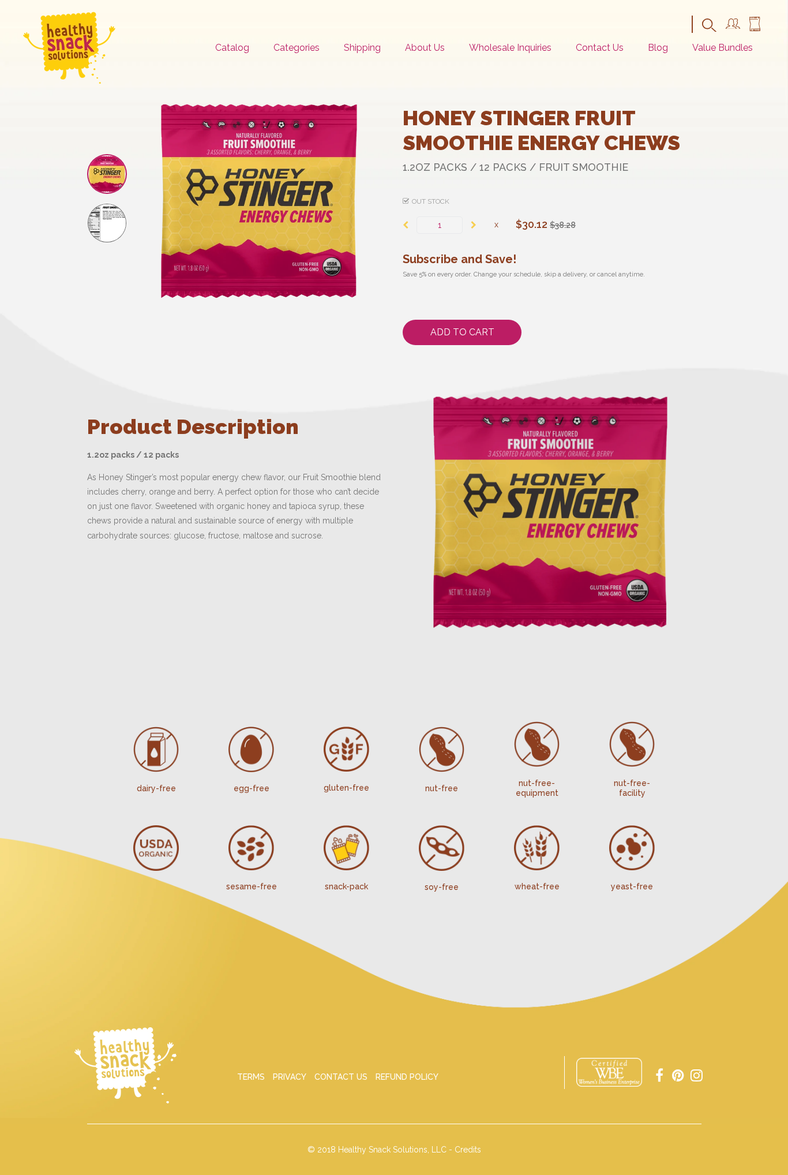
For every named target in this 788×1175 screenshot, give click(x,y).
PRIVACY (289, 1077)
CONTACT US (340, 1077)
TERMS (251, 1077)
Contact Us (600, 47)
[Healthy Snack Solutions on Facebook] (659, 1074)
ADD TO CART (462, 332)
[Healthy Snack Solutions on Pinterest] (678, 1074)
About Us (425, 47)
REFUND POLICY (407, 1077)
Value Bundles (722, 47)
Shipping (362, 47)
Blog (658, 47)
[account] (733, 26)
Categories (296, 47)
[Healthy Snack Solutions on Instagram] (696, 1074)
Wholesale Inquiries (510, 47)
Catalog (232, 47)
